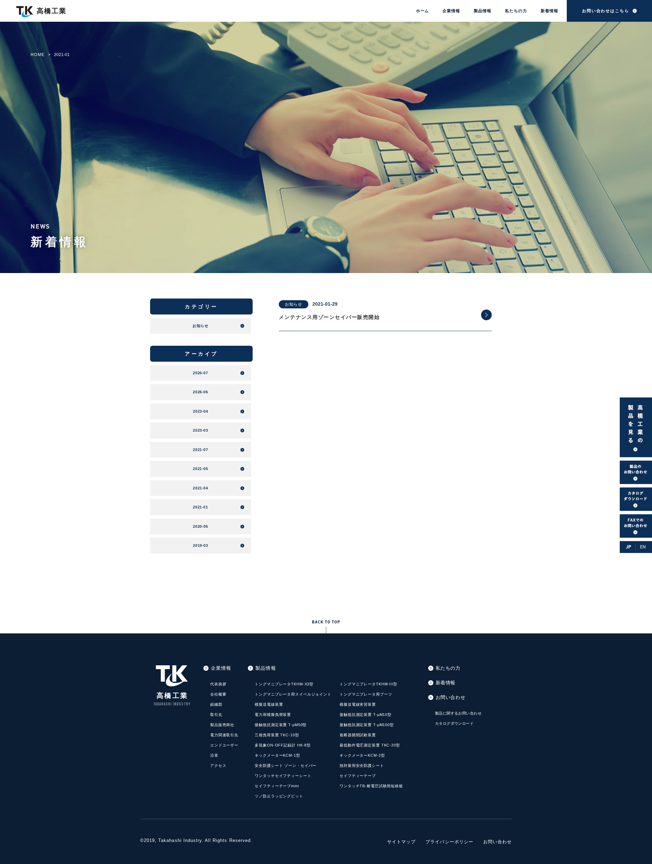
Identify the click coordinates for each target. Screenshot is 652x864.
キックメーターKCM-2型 (362, 755)
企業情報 (451, 10)
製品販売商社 (222, 725)
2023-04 (200, 411)
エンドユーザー (224, 745)
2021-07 (200, 450)
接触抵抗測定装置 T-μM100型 (367, 725)
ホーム (422, 10)
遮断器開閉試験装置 (358, 735)
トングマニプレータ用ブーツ (366, 694)
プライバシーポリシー (449, 841)
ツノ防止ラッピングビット (279, 796)
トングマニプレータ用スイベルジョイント (293, 694)
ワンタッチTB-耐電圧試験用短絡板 (371, 786)
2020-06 (200, 526)
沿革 (214, 755)
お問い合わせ (450, 697)
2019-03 (200, 545)
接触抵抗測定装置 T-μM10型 (366, 715)
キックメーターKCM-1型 (277, 755)
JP (628, 547)
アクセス (218, 765)
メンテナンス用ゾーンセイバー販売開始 (329, 317)
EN (643, 547)
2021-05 (200, 469)
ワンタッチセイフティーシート (283, 776)
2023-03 (200, 430)
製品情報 (482, 10)
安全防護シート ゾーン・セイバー (285, 765)
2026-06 (200, 392)
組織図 (216, 704)
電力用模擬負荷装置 (273, 715)
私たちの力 (516, 10)
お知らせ (293, 304)
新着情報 (549, 10)
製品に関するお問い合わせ (458, 713)
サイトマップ (401, 841)
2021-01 (200, 507)
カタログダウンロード (454, 723)
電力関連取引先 (224, 735)
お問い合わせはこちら (605, 10)
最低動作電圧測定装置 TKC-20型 (370, 745)
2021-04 (200, 488)
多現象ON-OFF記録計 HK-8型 (283, 745)
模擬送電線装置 (269, 704)
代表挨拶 (218, 684)
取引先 (216, 715)
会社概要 (218, 694)
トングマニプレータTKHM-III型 (368, 684)
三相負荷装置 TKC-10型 (277, 735)
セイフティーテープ (358, 776)
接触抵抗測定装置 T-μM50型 (281, 725)
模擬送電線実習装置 (358, 704)
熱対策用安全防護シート (362, 765)
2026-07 (200, 373)
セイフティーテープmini (276, 786)
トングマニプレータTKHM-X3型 (284, 684)
